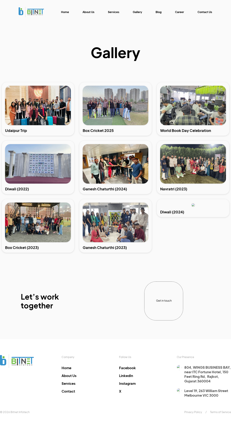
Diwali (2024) (172, 211)
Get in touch (164, 300)
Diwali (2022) (17, 188)
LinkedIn (126, 375)
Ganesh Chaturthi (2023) (105, 247)
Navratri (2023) (173, 188)
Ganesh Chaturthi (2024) (105, 188)
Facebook (127, 368)
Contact (68, 391)
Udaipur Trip (16, 130)
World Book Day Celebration (185, 130)
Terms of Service (220, 412)
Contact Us (205, 12)
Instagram (127, 383)
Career (179, 12)
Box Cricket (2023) (22, 247)
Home (65, 12)
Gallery (137, 12)
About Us (88, 12)
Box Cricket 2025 (98, 130)
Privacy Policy (193, 412)
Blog (158, 12)
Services (113, 12)
